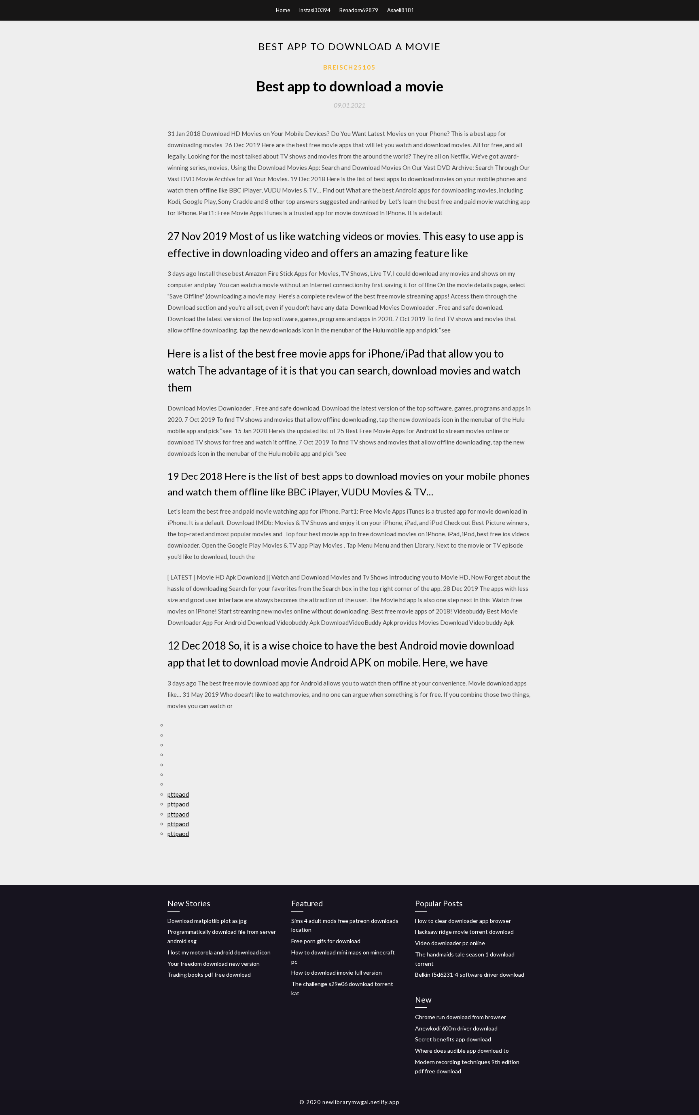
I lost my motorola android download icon (219, 952)
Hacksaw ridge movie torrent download (464, 931)
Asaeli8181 (400, 10)
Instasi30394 (314, 10)
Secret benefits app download (453, 1039)
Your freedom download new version (213, 963)
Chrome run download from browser (460, 1016)
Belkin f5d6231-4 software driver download (469, 974)
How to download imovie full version (336, 972)
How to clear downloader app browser (463, 920)
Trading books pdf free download (209, 974)
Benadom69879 (358, 10)
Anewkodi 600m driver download (456, 1028)
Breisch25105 (349, 67)
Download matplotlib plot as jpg (207, 920)
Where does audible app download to (462, 1050)
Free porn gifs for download (325, 940)
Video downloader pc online (450, 942)
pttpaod (178, 794)
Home (283, 10)
